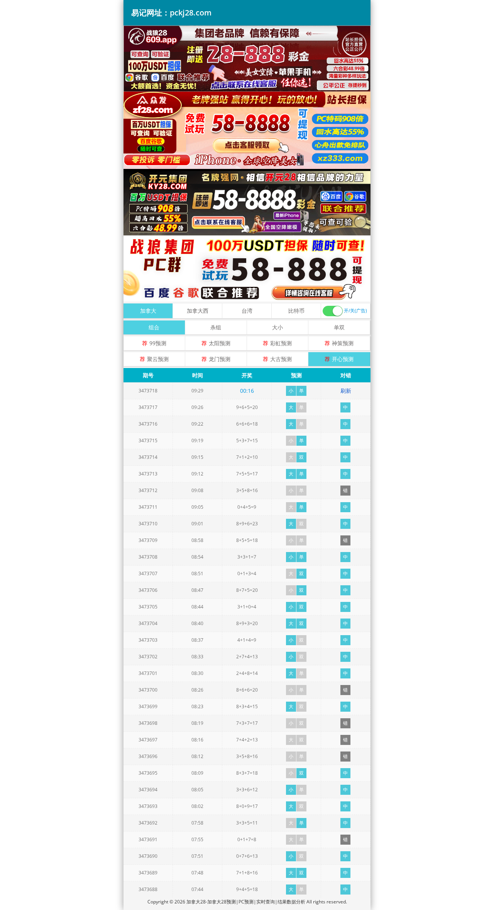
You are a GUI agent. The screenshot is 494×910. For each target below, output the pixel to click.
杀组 (215, 327)
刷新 (345, 390)
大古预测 (281, 359)
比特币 (296, 310)
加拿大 (148, 310)
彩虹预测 (281, 343)
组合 (154, 327)
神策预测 (343, 343)
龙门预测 (219, 359)
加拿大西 (197, 310)
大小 (277, 327)
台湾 (247, 310)
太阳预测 (219, 343)
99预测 (157, 343)
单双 (339, 327)
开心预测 (343, 359)
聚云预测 (158, 359)
